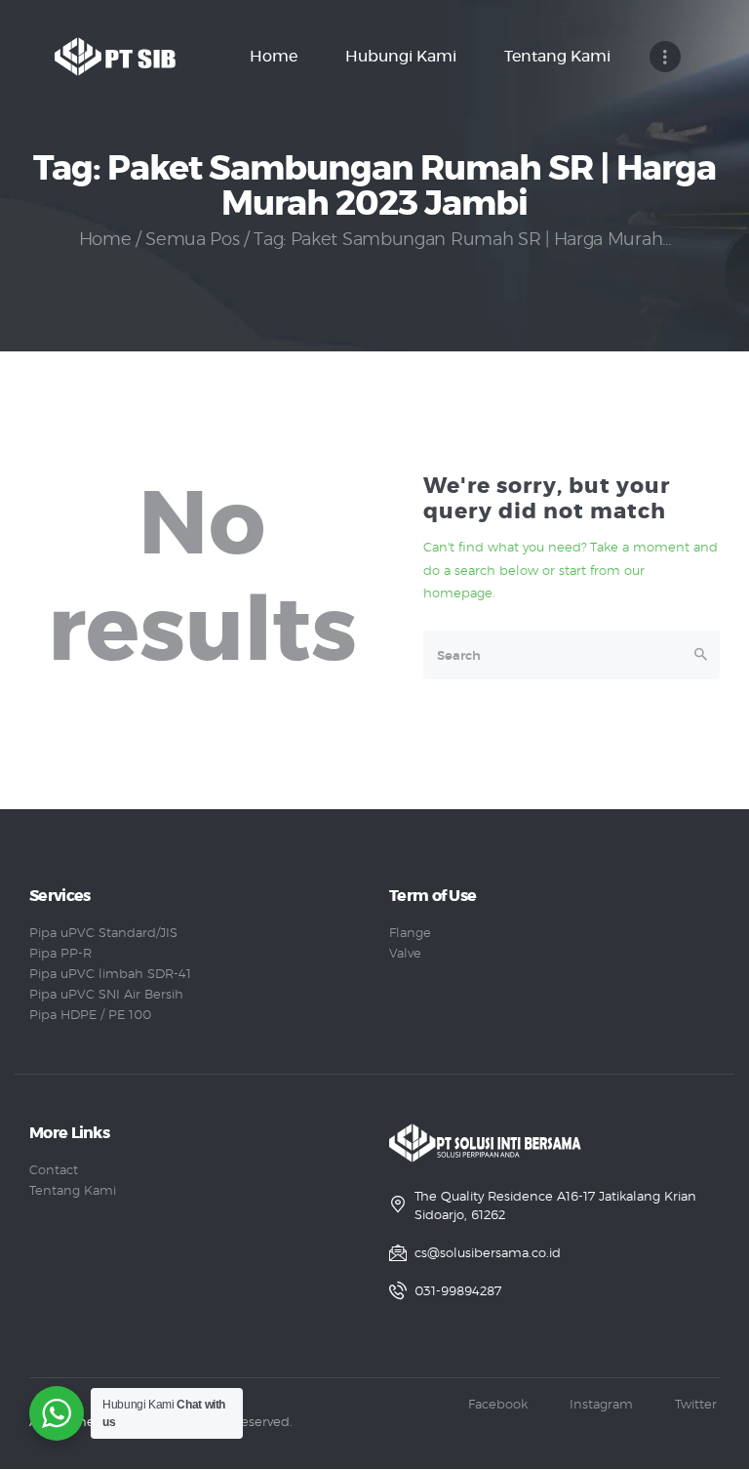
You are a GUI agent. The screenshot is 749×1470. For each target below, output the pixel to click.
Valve (405, 954)
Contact (53, 1170)
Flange (410, 933)
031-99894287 (457, 1292)
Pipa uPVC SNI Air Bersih (106, 995)
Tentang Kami (72, 1191)
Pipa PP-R (60, 954)
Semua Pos (192, 240)
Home (105, 240)
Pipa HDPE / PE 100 (90, 1015)
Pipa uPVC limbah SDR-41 (110, 974)
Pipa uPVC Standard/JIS (103, 933)
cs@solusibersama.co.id (487, 1253)
